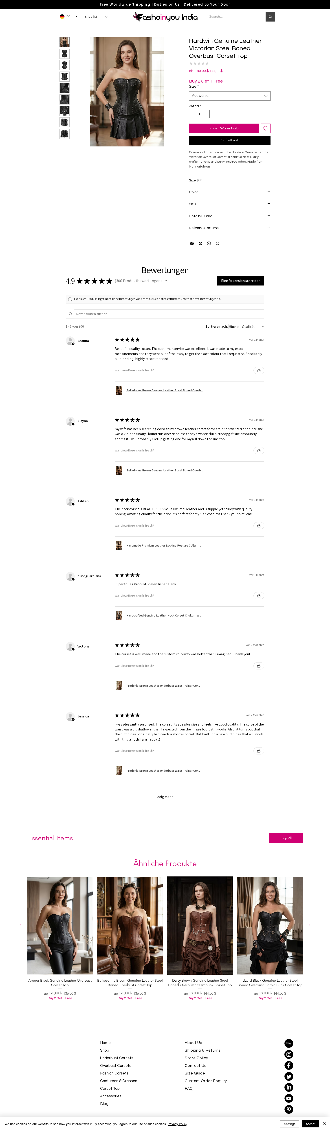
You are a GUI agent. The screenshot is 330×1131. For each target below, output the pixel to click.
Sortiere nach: (216, 338)
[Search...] (270, 17)
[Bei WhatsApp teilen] (209, 255)
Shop (104, 1062)
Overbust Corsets (115, 1077)
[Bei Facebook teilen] (192, 255)
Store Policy (196, 1070)
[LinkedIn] (288, 1099)
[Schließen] (324, 1123)
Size (194, 98)
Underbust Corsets (116, 1070)
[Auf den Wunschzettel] (266, 140)
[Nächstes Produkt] (309, 937)
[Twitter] (288, 1088)
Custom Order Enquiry (206, 1093)
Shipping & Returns (203, 1062)
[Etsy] (288, 1055)
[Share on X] (217, 255)
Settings (289, 1124)
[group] (165, 958)
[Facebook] (288, 1077)
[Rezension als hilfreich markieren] (258, 382)
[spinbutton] (199, 126)
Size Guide (195, 1085)
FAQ (189, 1100)
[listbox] (96, 17)
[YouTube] (288, 1110)
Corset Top (110, 1100)
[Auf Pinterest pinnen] (200, 255)
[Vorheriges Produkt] (20, 937)
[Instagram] (288, 1066)
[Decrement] (192, 126)
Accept (310, 1124)
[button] (96, 17)
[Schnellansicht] (60, 937)
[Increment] (206, 126)
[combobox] (230, 107)
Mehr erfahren (211, 93)
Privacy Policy (177, 1124)
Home (105, 1055)
